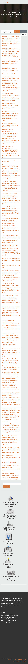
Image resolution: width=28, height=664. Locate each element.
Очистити (23, 32)
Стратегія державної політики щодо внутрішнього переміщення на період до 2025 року (11, 468)
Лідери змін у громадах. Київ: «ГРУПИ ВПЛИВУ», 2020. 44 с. (10, 373)
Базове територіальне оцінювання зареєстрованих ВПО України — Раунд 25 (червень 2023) (10, 106)
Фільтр (17, 32)
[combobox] (12, 484)
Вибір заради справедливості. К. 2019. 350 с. (10, 161)
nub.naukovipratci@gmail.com (19, 661)
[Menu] (3, 2)
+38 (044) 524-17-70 (12, 659)
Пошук (7, 487)
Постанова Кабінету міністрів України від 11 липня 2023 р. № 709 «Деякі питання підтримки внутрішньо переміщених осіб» (11, 449)
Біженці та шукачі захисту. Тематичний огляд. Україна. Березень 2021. (10, 125)
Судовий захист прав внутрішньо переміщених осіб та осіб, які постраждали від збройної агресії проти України (10, 476)
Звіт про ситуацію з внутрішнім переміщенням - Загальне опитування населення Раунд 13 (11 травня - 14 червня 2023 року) (11, 352)
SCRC (7, 2)
